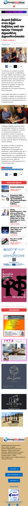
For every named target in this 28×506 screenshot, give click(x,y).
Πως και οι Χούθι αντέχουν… (16, 240)
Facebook (13, 504)
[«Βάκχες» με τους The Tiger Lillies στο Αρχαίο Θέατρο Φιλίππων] (5, 230)
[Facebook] (9, 505)
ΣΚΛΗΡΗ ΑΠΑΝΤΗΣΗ (17, 187)
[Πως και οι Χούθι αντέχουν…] (5, 241)
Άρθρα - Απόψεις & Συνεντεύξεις (16, 190)
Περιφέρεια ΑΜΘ (15, 206)
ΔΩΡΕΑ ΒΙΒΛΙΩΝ (19, 169)
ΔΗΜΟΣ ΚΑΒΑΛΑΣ (8, 167)
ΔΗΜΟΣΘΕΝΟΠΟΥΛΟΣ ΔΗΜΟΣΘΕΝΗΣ (9, 169)
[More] (21, 66)
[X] (17, 505)
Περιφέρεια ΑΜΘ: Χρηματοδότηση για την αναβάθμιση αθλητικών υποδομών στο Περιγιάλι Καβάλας (18, 199)
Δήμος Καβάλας (15, 224)
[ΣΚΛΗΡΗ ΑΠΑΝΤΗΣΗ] (5, 188)
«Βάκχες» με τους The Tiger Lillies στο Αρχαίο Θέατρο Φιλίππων (18, 230)
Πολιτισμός (14, 235)
